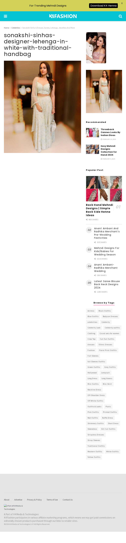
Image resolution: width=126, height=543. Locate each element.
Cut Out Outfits (107, 339)
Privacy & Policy (34, 499)
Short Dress (113, 423)
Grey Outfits (110, 367)
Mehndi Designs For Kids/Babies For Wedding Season (106, 251)
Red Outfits (93, 418)
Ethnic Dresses (105, 344)
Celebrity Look (94, 328)
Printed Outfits (110, 412)
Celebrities (15, 28)
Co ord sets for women (109, 333)
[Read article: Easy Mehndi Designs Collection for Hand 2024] (92, 149)
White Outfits (112, 451)
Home (6, 28)
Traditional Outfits (96, 446)
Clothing (91, 333)
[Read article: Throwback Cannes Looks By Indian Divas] (92, 132)
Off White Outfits (95, 401)
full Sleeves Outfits (96, 361)
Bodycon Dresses (110, 316)
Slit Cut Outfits (108, 429)
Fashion (91, 350)
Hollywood (92, 373)
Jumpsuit (105, 373)
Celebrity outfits (112, 328)
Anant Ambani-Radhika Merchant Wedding (106, 268)
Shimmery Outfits (96, 423)
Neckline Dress (94, 390)
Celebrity (106, 322)
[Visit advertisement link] (104, 91)
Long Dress (92, 378)
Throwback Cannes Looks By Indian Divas (110, 132)
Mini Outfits (93, 384)
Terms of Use (52, 499)
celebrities (92, 322)
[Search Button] (120, 16)
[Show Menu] (5, 16)
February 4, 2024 (108, 159)
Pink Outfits (93, 412)
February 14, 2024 (109, 139)
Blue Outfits (93, 316)
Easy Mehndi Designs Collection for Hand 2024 (109, 150)
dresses (91, 344)
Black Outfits (105, 311)
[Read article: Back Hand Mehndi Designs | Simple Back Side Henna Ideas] (104, 189)
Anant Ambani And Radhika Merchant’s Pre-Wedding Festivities (107, 233)
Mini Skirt (107, 384)
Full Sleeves (93, 356)
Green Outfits (94, 367)
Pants (108, 406)
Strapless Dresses (96, 435)
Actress (91, 311)
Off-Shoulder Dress (96, 395)
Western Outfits (95, 451)
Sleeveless (92, 429)
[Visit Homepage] (63, 16)
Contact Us (68, 499)
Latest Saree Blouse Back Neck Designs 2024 (107, 284)
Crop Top (92, 339)
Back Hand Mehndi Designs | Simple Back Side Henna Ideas (99, 210)
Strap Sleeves (94, 440)
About (6, 499)
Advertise (18, 499)
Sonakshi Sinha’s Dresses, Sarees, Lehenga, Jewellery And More (48, 28)
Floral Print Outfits (108, 350)
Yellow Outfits (94, 457)
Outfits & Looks (94, 406)
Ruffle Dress (107, 418)
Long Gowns (107, 378)
